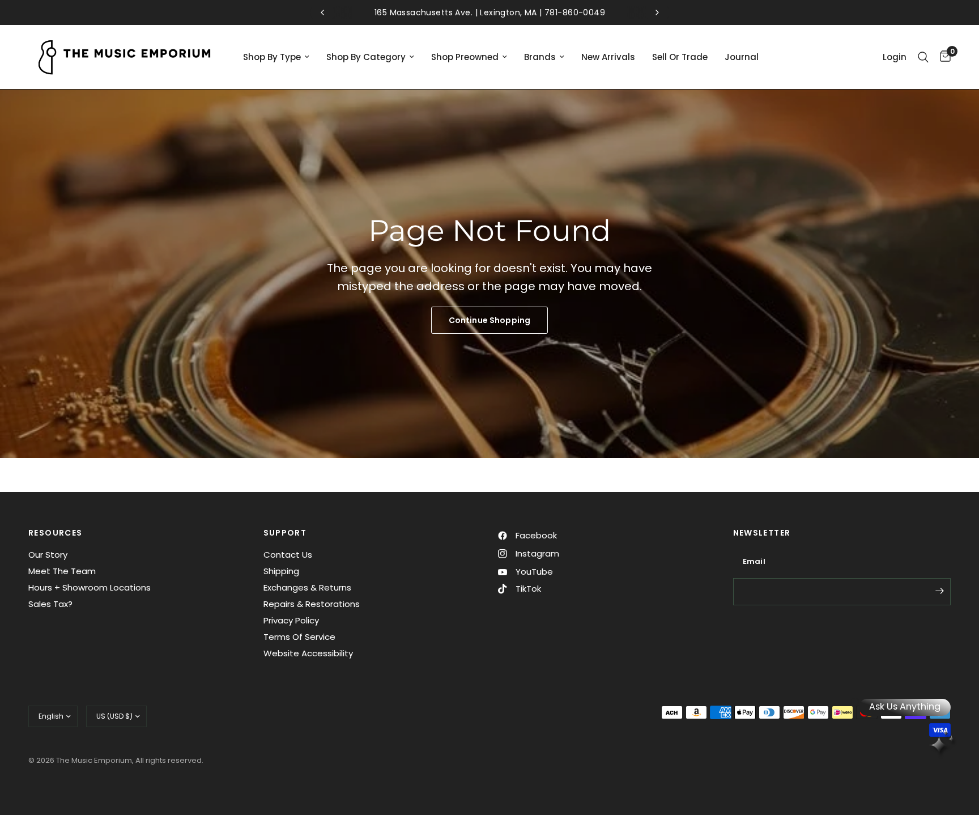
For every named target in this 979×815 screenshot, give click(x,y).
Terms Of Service (299, 637)
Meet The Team (62, 571)
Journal (742, 57)
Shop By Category (366, 57)
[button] (489, 320)
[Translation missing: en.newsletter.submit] (939, 590)
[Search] (923, 57)
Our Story (47, 555)
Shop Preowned (465, 57)
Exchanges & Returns (307, 587)
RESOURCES (55, 533)
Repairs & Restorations (311, 604)
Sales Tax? (50, 604)
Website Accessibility (308, 653)
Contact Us (287, 555)
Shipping (281, 571)
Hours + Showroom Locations (89, 587)
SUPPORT (285, 533)
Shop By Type (272, 57)
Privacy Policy (291, 620)
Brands (540, 57)
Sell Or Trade (680, 57)
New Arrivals (608, 57)
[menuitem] (276, 57)
